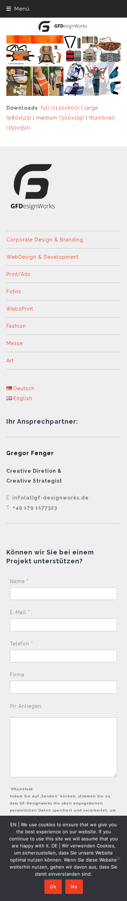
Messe (14, 343)
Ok (53, 886)
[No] (118, 858)
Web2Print (19, 309)
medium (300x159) (60, 118)
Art (10, 360)
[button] (18, 9)
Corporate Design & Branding (44, 240)
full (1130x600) (60, 108)
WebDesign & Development (42, 257)
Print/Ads (18, 274)
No (74, 886)
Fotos (13, 291)
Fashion (16, 326)
